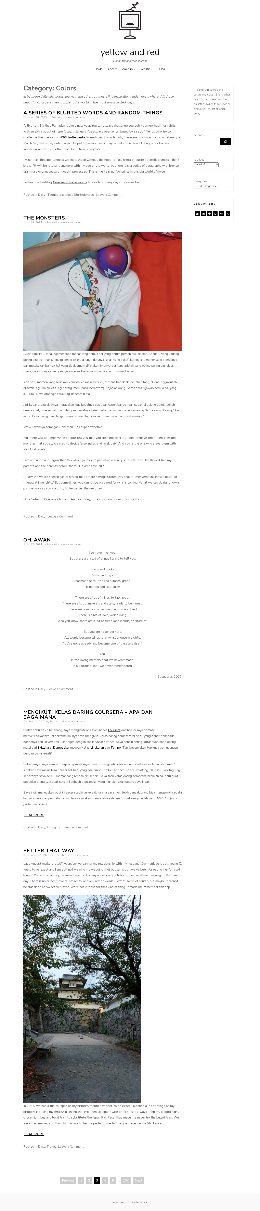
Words (145, 69)
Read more (34, 815)
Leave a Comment (109, 194)
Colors (127, 69)
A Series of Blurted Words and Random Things (93, 113)
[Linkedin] (203, 213)
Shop (161, 69)
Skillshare (45, 747)
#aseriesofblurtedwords (70, 182)
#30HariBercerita (72, 137)
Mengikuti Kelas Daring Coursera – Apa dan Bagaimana (88, 714)
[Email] (197, 213)
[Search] (225, 141)
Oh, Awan (37, 540)
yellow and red (130, 52)
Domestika (61, 747)
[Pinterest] (209, 213)
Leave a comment (76, 117)
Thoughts (54, 827)
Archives (199, 160)
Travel (51, 1146)
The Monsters (44, 218)
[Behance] (221, 213)
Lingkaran (97, 747)
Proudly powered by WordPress (130, 1202)
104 (126, 1180)
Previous (68, 1180)
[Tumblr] (228, 213)
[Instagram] (215, 213)
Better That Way (48, 850)
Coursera (114, 730)
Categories (200, 181)
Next (138, 1180)
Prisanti (57, 117)
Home (98, 69)
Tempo (115, 747)
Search (199, 135)
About (112, 69)
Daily (41, 194)
